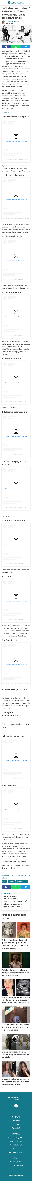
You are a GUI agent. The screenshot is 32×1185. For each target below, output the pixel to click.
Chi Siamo (16, 1121)
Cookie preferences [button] (16, 1165)
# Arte (4, 881)
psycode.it (16, 1128)
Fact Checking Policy (16, 1137)
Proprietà (16, 1148)
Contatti (16, 1124)
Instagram (6, 112)
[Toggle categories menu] (3, 2)
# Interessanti (22, 881)
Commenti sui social (16, 1152)
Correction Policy (16, 1141)
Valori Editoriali (16, 1145)
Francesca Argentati (14, 21)
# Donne (11, 881)
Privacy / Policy (16, 1162)
